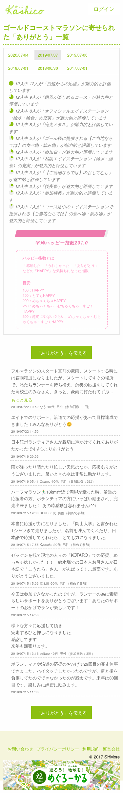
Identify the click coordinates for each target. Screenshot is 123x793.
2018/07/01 (18, 68)
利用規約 (90, 749)
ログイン (103, 9)
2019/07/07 (48, 55)
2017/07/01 (77, 68)
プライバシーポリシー (57, 749)
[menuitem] (104, 9)
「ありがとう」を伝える (61, 352)
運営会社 (111, 749)
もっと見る (21, 399)
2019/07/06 (77, 55)
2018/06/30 (48, 68)
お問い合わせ (20, 749)
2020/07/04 (18, 55)
